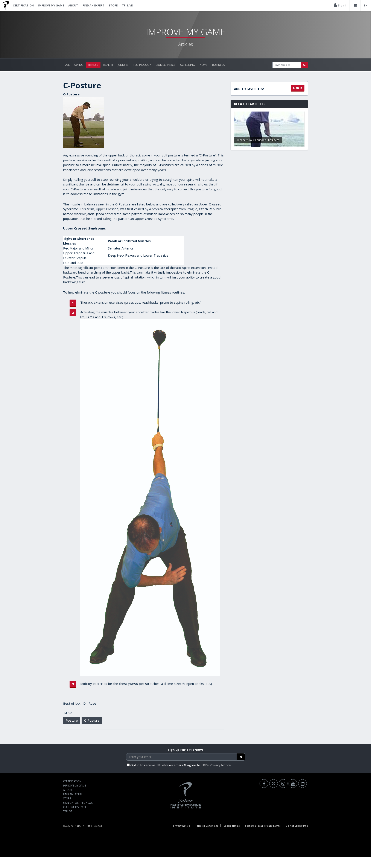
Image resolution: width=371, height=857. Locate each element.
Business (218, 65)
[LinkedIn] (302, 783)
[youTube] (293, 783)
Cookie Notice (232, 825)
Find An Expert (93, 5)
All (67, 65)
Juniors (123, 65)
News (203, 65)
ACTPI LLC (76, 825)
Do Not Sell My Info (297, 825)
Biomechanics (165, 65)
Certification (23, 5)
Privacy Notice (181, 825)
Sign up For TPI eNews (186, 749)
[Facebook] (264, 783)
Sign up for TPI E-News (78, 803)
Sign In (297, 88)
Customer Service (75, 807)
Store (113, 5)
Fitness (93, 65)
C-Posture (91, 720)
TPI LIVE (127, 5)
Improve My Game (51, 5)
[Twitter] (273, 783)
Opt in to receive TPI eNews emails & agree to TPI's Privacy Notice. (180, 765)
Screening (187, 65)
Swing (78, 65)
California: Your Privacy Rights (263, 825)
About (73, 5)
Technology (142, 65)
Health (108, 65)
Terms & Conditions (206, 825)
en (366, 5)
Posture (72, 720)
